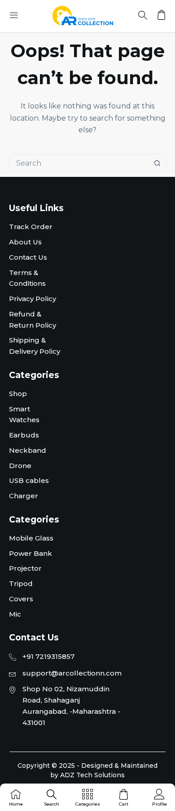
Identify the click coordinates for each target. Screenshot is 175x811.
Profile (159, 804)
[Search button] (157, 162)
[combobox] (79, 163)
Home (16, 804)
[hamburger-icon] (14, 16)
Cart (123, 804)
